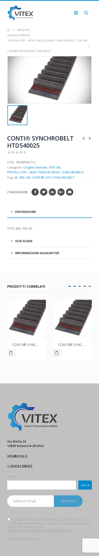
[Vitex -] (20, 13)
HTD (48, 177)
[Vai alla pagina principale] (9, 30)
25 (16, 177)
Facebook (35, 192)
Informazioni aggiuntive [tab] (37, 253)
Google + (61, 192)
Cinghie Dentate (35, 167)
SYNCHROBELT (63, 177)
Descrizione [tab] (25, 212)
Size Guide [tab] (23, 241)
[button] (69, 286)
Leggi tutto (11, 353)
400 (22, 177)
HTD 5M (54, 167)
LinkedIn (52, 192)
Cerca (11, 476)
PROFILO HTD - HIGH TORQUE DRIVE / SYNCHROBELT (45, 172)
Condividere (17, 192)
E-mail (69, 192)
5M (28, 177)
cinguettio (43, 192)
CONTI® (38, 177)
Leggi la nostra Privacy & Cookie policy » (39, 530)
